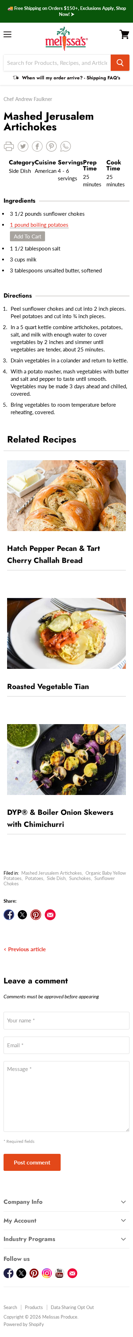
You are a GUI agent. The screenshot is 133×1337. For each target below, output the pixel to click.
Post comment (32, 1162)
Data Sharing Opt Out (72, 1307)
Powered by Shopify (24, 1324)
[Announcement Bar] (66, 11)
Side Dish (56, 878)
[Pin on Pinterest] (36, 914)
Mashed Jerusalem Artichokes (51, 873)
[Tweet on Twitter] (22, 914)
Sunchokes (80, 878)
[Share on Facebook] (9, 914)
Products (34, 1307)
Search (10, 1307)
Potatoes (34, 878)
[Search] (120, 63)
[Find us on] (50, 914)
